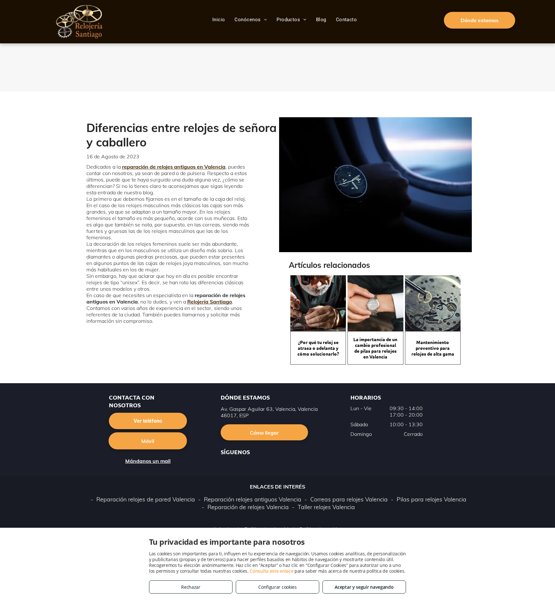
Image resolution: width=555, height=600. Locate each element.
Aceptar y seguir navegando (364, 587)
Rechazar (190, 587)
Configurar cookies (277, 587)
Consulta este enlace (271, 571)
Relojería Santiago (209, 301)
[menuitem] (218, 19)
